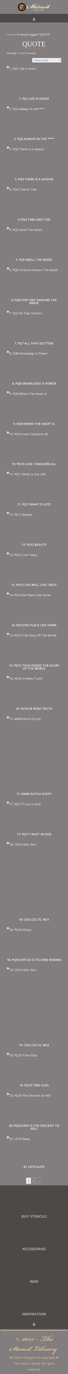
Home (11, 34)
